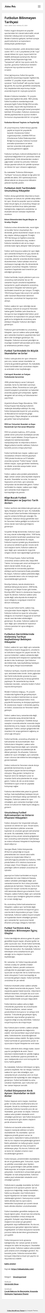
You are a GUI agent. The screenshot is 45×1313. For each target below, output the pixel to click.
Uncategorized (19, 1277)
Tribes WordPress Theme (16, 1311)
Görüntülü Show (11, 1284)
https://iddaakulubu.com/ (22, 1269)
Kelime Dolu (10, 6)
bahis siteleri (10, 1264)
